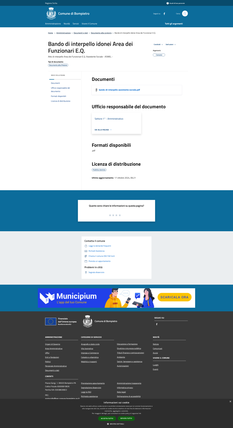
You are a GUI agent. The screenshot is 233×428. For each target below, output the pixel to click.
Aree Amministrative (53, 348)
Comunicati (157, 348)
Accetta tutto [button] (107, 418)
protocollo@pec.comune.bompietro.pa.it (62, 398)
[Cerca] (185, 13)
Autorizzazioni (123, 365)
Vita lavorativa (87, 348)
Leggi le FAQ (86, 391)
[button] (116, 424)
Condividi (157, 44)
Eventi (155, 369)
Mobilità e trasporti (89, 361)
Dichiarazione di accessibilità (129, 396)
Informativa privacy (125, 387)
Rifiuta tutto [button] (126, 418)
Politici (48, 361)
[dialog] (116, 413)
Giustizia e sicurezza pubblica (129, 348)
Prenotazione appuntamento (93, 383)
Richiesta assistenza (89, 396)
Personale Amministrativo (56, 366)
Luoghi (155, 364)
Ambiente (121, 357)
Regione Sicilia (51, 3)
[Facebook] (163, 13)
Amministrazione (63, 32)
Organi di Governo (52, 344)
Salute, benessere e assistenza (129, 361)
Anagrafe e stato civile (90, 344)
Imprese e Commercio (90, 352)
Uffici (47, 352)
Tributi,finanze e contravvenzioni (130, 352)
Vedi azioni (170, 44)
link (140, 413)
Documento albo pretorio (101, 32)
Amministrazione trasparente (129, 383)
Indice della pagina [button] (58, 75)
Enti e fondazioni (52, 357)
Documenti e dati (81, 32)
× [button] (230, 402)
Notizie (156, 344)
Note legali (121, 391)
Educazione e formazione (127, 344)
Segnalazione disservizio (91, 387)
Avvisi (155, 352)
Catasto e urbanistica (90, 357)
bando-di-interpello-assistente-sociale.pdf (119, 89)
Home (50, 32)
